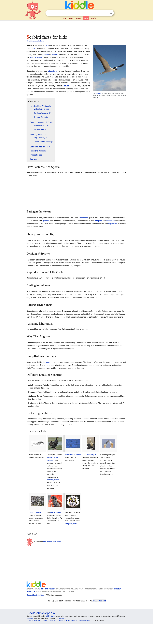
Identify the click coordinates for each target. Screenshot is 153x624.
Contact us (61, 620)
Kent (75, 523)
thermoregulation (53, 479)
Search (110, 12)
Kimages (78, 18)
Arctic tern (50, 362)
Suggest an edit (99, 600)
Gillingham (68, 523)
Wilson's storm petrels (73, 454)
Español (93, 18)
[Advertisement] (76, 27)
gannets (46, 220)
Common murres (35, 512)
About (45, 620)
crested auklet (55, 512)
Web (64, 18)
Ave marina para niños (52, 541)
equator (67, 85)
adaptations (52, 71)
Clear (106, 13)
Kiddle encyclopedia (47, 588)
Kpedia (86, 18)
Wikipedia (30, 618)
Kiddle (29, 620)
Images (71, 18)
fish (31, 57)
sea (34, 48)
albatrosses (83, 217)
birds (47, 45)
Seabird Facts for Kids (35, 595)
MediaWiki (62, 618)
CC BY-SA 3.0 (50, 616)
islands (55, 54)
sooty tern (99, 93)
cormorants (110, 220)
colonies (45, 54)
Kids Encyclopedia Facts (35, 41)
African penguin (90, 454)
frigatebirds (112, 223)
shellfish (38, 57)
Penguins (98, 220)
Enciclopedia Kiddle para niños (79, 620)
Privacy (52, 620)
